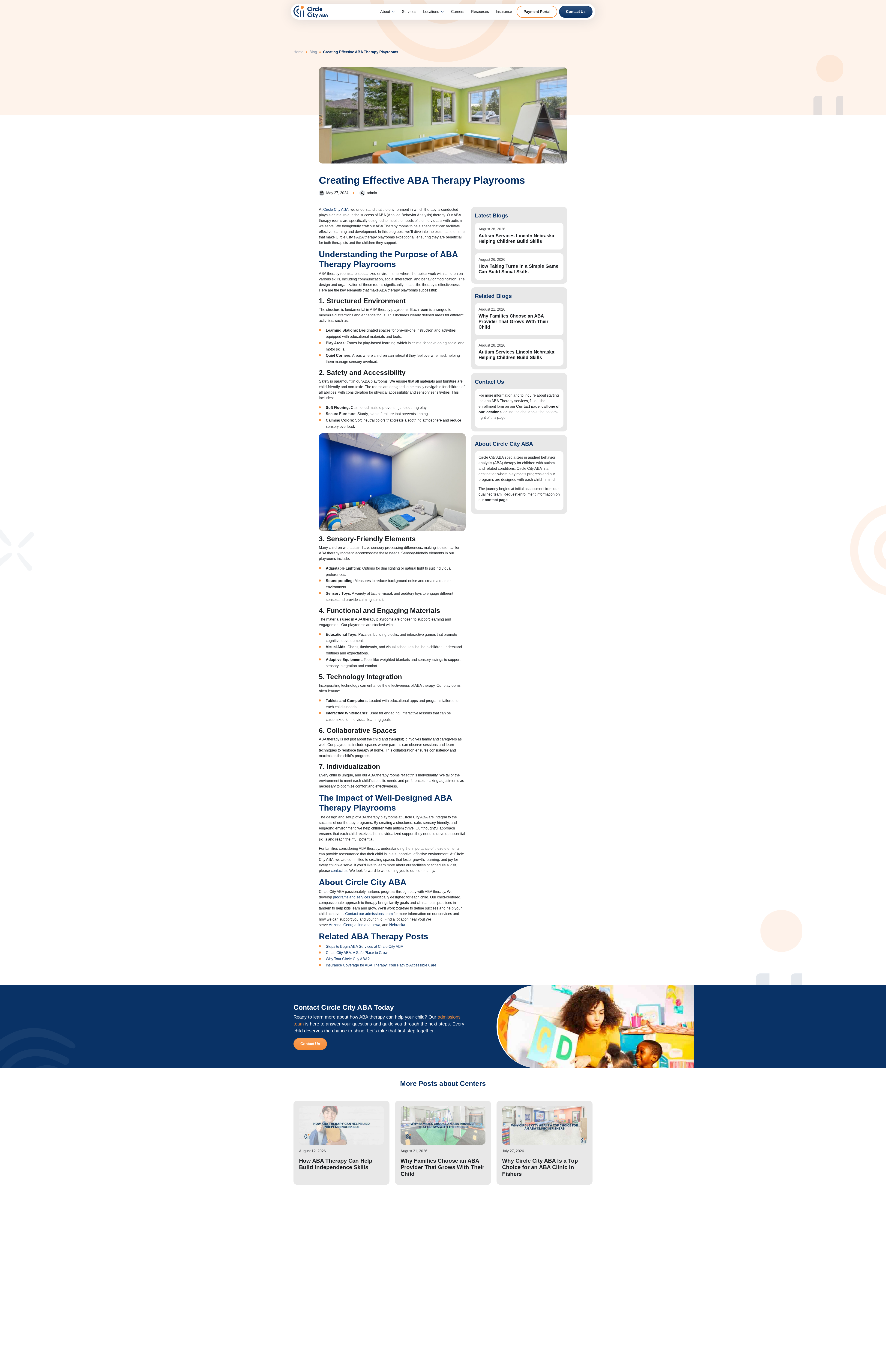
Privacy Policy (406, 1323)
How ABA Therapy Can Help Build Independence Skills (335, 1164)
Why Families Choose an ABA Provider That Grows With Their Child (513, 321)
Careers (457, 12)
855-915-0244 (544, 1306)
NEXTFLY (422, 1354)
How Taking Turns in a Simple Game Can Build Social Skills (518, 269)
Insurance (504, 12)
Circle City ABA (336, 209)
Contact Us (576, 12)
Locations (431, 12)
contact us (339, 871)
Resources (480, 12)
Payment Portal (537, 12)
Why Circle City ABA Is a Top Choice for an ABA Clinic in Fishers (540, 1167)
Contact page (528, 406)
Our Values (404, 1302)
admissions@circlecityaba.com (558, 1318)
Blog (313, 52)
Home (298, 52)
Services (409, 12)
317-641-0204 (544, 1293)
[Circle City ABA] (310, 11)
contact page (496, 500)
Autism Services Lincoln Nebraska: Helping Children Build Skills (517, 238)
